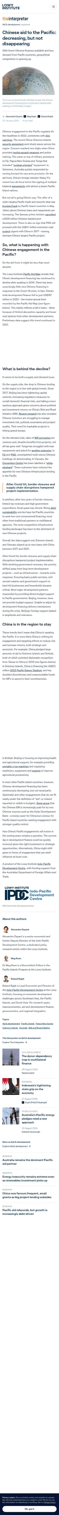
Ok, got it (29, 1509)
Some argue (42, 803)
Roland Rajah (47, 116)
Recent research (28, 413)
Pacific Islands (27, 1023)
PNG (13, 454)
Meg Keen (31, 116)
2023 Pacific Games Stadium (26, 670)
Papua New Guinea (44, 1023)
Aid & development (11, 24)
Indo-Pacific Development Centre (25, 989)
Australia (23, 1027)
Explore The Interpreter (13, 1042)
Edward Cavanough (31, 1131)
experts (36, 770)
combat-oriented (23, 165)
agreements (18, 186)
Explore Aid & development (15, 1146)
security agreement (13, 144)
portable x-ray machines (15, 766)
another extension (41, 450)
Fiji (4, 454)
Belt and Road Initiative (39, 1027)
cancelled (50, 214)
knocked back (9, 206)
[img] (3, 116)
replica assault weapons (26, 152)
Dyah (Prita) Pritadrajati (36, 1102)
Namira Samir (28, 1073)
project (6, 231)
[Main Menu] (54, 7)
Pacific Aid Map (31, 274)
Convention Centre (12, 463)
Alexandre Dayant (14, 116)
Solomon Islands (10, 1027)
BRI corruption (43, 437)
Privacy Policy (50, 1502)
